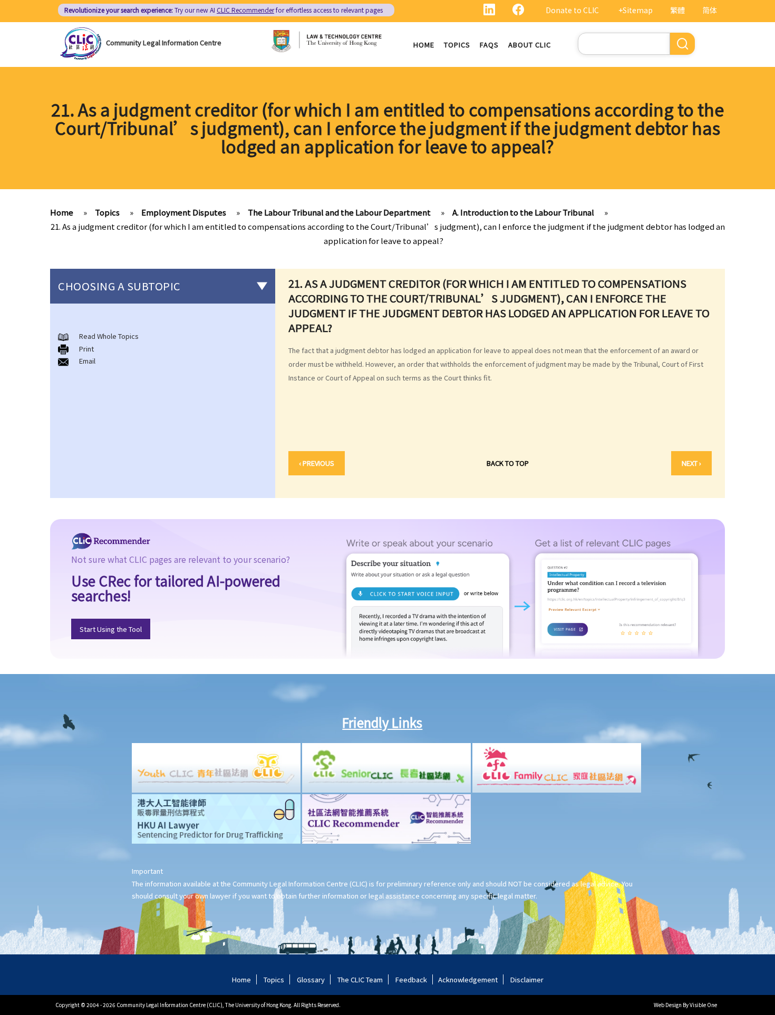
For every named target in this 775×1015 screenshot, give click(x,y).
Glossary (311, 979)
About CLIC (529, 45)
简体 (709, 10)
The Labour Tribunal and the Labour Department (339, 212)
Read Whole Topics (109, 336)
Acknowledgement (468, 979)
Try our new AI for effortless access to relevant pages (223, 9)
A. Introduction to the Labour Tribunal (523, 212)
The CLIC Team (360, 979)
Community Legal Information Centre (163, 42)
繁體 (677, 10)
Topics (457, 45)
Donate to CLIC (572, 10)
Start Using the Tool (111, 629)
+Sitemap (635, 10)
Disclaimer (527, 979)
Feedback (411, 979)
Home (423, 45)
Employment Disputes (183, 212)
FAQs (489, 45)
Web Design (668, 1005)
